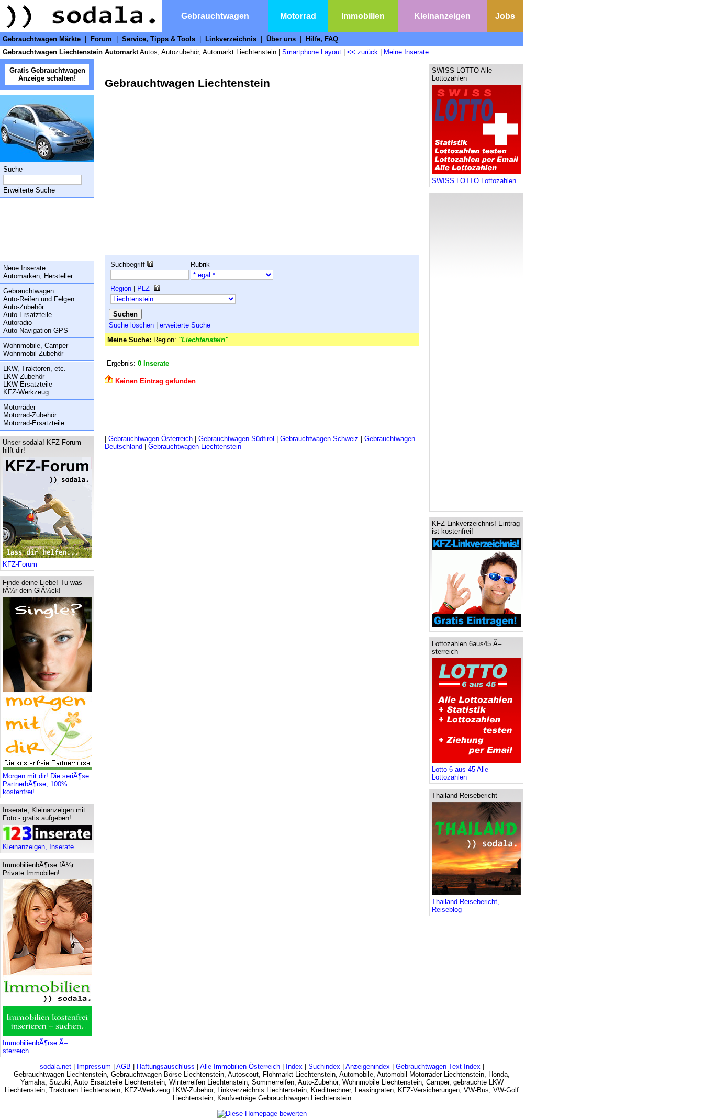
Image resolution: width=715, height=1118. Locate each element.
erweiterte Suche (185, 325)
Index (294, 1066)
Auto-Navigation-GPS (35, 330)
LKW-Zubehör (23, 376)
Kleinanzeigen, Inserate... (41, 847)
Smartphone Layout (311, 52)
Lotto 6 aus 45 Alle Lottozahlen (460, 773)
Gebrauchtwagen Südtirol (236, 439)
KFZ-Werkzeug (26, 392)
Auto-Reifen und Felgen (38, 299)
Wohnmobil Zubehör (33, 353)
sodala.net (55, 1066)
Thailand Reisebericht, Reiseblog (465, 905)
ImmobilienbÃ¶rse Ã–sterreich (35, 1047)
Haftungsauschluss (166, 1066)
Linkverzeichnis (230, 39)
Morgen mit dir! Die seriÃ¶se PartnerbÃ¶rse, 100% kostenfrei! (46, 784)
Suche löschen (131, 325)
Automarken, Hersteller (38, 276)
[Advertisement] (44, 229)
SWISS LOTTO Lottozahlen (474, 181)
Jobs (505, 16)
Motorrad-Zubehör (30, 415)
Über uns (281, 39)
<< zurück (362, 52)
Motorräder (19, 407)
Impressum (94, 1066)
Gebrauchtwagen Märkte (42, 39)
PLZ (143, 288)
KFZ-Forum (20, 564)
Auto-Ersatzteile (27, 315)
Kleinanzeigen (442, 16)
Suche (13, 169)
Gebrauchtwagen (215, 16)
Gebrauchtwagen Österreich (150, 439)
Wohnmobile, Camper (35, 345)
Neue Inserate (24, 268)
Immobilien (363, 16)
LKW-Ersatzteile (27, 384)
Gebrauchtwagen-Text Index (438, 1066)
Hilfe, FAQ (322, 39)
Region (120, 288)
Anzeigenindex (367, 1066)
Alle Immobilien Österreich (240, 1066)
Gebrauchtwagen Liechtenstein (194, 446)
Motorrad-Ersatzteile (33, 423)
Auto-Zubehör (23, 307)
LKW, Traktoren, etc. (34, 368)
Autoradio (17, 322)
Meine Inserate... (409, 52)
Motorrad (298, 16)
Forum (101, 39)
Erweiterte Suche (29, 190)
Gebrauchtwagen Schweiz (319, 439)
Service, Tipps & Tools (158, 39)
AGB (123, 1066)
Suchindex (324, 1066)
